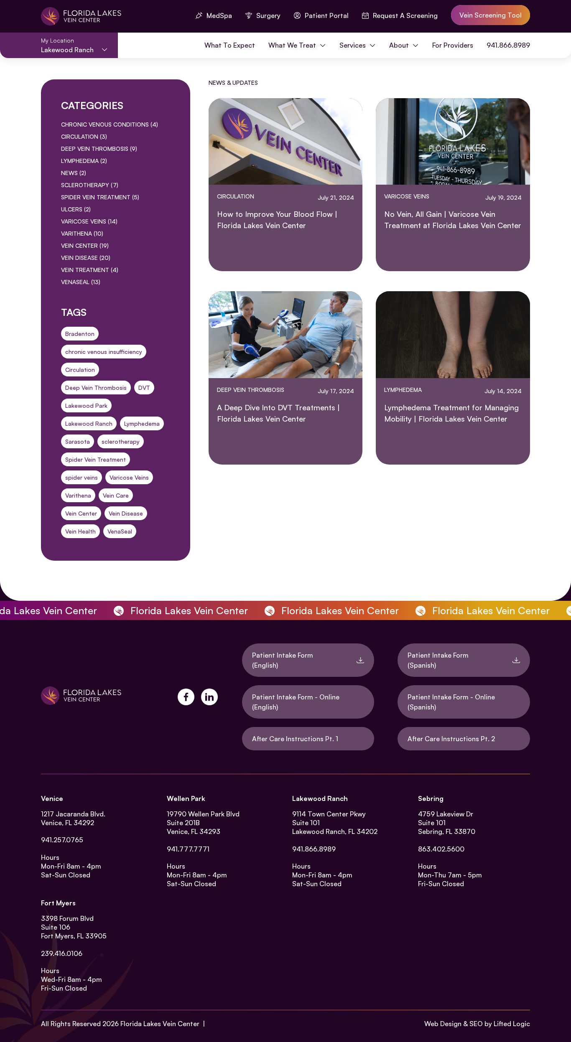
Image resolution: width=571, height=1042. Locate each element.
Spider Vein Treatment (95, 459)
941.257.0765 (62, 840)
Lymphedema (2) (84, 160)
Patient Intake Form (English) (282, 660)
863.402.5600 (441, 849)
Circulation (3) (84, 136)
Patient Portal (327, 15)
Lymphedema (142, 423)
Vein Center (81, 513)
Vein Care (116, 495)
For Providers (452, 45)
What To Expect (229, 45)
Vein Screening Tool (490, 15)
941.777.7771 (188, 849)
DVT (144, 387)
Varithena (78, 495)
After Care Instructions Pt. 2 (451, 738)
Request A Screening (405, 15)
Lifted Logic (512, 1023)
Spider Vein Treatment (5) (100, 197)
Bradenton (79, 333)
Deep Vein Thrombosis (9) (99, 148)
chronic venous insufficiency (103, 351)
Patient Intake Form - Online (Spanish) (451, 702)
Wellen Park (186, 798)
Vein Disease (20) (85, 257)
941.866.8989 (508, 45)
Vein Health (80, 531)
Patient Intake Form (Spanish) (438, 660)
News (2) (73, 172)
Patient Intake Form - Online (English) (295, 702)
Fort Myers (58, 903)
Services (353, 45)
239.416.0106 (61, 953)
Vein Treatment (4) (89, 269)
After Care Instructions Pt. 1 (295, 738)
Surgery (268, 15)
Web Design (442, 1023)
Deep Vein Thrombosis (96, 387)
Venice (52, 798)
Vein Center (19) (85, 245)
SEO (476, 1023)
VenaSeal (119, 531)
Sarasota (77, 441)
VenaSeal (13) (80, 281)
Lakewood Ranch (88, 423)
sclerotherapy (121, 441)
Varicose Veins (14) (89, 221)
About (399, 45)
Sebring (431, 798)
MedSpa (219, 15)
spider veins (81, 477)
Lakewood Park (86, 405)
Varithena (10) (82, 233)
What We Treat (293, 45)
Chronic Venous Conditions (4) (109, 124)
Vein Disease (126, 513)
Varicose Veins (129, 477)
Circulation (80, 369)
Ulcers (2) (76, 209)
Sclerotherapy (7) (89, 184)
